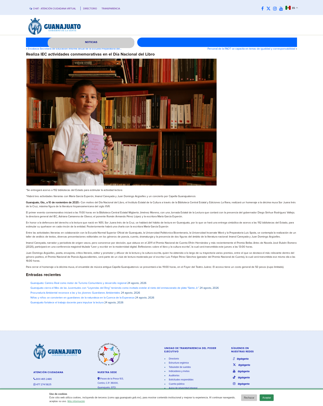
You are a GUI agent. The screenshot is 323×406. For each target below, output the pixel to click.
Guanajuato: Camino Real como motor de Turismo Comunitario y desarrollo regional (78, 283)
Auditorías (173, 375)
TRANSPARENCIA (110, 8)
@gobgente (242, 359)
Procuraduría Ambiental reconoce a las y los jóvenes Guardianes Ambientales (75, 293)
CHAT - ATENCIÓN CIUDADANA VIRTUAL (54, 8)
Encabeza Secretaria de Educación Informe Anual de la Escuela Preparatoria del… (75, 49)
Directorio (173, 359)
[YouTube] (282, 9)
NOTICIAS (91, 42)
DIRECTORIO (90, 8)
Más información (76, 401)
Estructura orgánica (178, 363)
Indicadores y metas (179, 371)
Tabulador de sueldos (179, 367)
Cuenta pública (176, 384)
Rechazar (249, 397)
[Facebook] (263, 9)
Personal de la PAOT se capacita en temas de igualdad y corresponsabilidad (251, 49)
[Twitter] (269, 9)
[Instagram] (276, 9)
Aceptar (266, 397)
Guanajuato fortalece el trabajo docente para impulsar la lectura (67, 302)
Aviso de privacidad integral (182, 388)
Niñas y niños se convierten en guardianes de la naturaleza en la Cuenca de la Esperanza (82, 297)
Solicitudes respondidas (180, 380)
